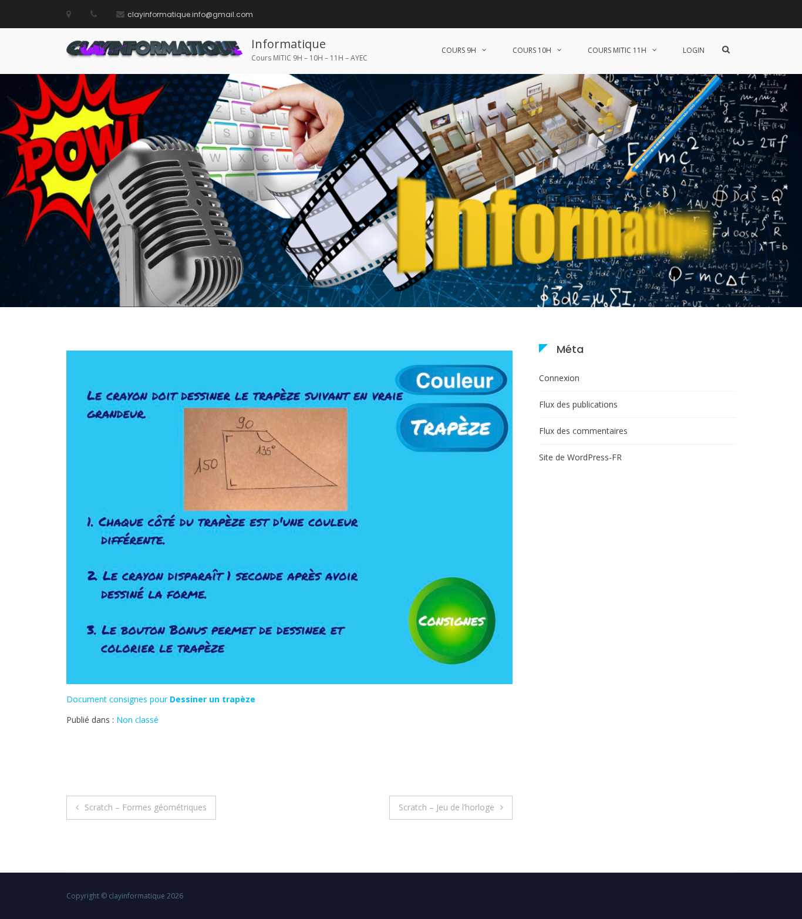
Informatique (288, 44)
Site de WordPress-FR (580, 457)
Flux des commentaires (583, 430)
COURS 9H (459, 50)
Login (694, 50)
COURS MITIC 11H (617, 50)
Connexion (559, 377)
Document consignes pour (160, 699)
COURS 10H (532, 50)
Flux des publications (578, 404)
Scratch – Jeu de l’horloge (446, 807)
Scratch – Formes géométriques (146, 807)
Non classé (137, 719)
